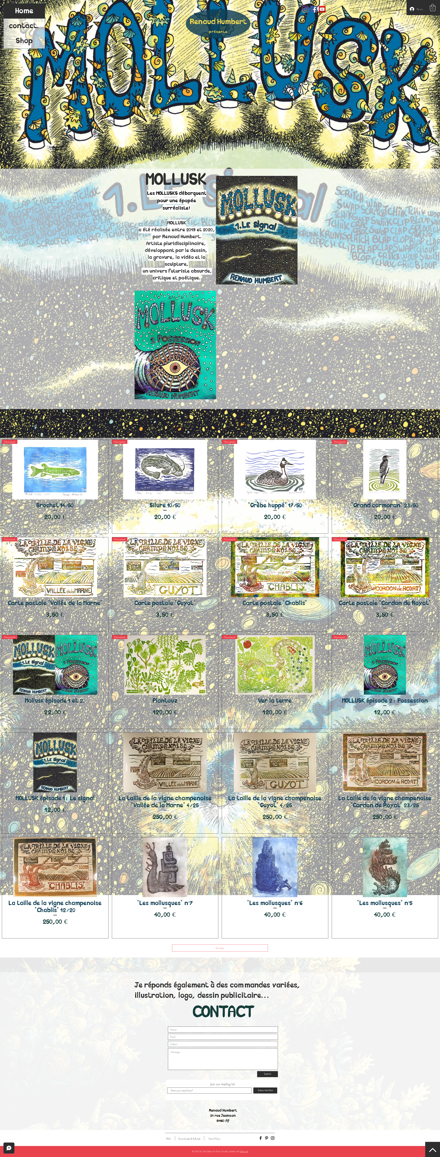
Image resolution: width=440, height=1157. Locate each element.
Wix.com (244, 1151)
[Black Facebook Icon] (260, 1138)
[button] (433, 7)
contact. (24, 26)
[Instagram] (305, 9)
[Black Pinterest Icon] (266, 1138)
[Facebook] (313, 9)
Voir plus (220, 948)
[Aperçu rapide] (55, 762)
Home (24, 11)
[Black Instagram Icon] (272, 1138)
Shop (24, 41)
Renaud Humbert (218, 22)
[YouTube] (322, 9)
